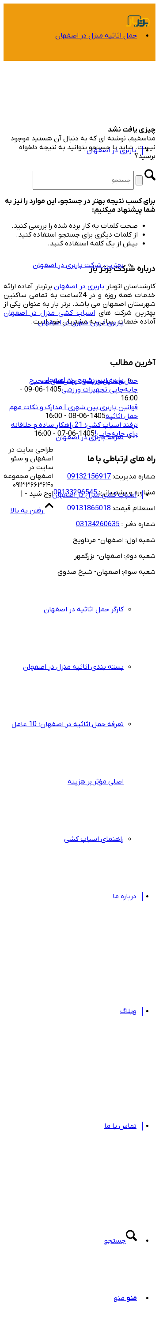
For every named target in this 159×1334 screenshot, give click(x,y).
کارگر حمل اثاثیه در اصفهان (84, 609)
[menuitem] (70, 64)
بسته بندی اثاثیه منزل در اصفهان (73, 667)
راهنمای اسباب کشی (94, 839)
